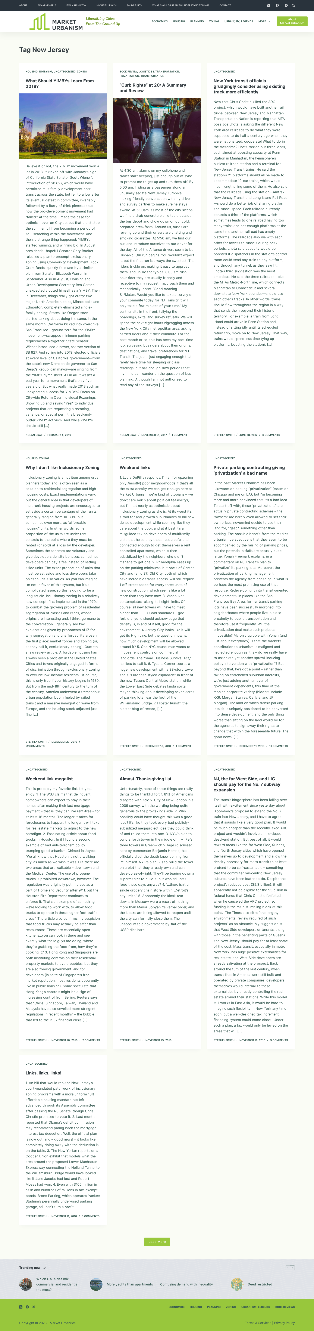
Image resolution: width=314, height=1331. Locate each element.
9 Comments (279, 1040)
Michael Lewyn (106, 5)
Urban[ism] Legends (238, 21)
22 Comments (35, 746)
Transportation (152, 75)
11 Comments (278, 746)
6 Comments (271, 435)
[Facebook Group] (286, 5)
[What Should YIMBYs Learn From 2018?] (63, 126)
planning (197, 21)
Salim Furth (134, 5)
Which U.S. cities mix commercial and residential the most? (57, 1284)
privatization (129, 75)
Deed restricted (260, 1284)
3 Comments (91, 1216)
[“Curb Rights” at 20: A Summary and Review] (157, 131)
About (23, 5)
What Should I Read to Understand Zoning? (180, 5)
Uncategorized (64, 71)
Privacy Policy (284, 1323)
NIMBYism (45, 71)
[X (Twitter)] (268, 5)
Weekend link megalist (49, 778)
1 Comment (179, 435)
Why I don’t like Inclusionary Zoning (63, 467)
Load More (157, 1242)
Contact (225, 5)
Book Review (128, 71)
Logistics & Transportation (159, 71)
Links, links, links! (43, 1073)
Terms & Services (258, 1323)
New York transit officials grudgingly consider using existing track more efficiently (249, 86)
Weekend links (135, 467)
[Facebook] (277, 5)
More (262, 21)
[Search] (293, 5)
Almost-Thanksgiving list (146, 778)
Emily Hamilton (76, 5)
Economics (160, 21)
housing (179, 21)
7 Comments (91, 1040)
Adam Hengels (47, 5)
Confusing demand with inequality (186, 1284)
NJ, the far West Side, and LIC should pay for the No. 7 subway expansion (247, 784)
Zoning (214, 21)
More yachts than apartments (130, 1284)
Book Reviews (285, 1307)
